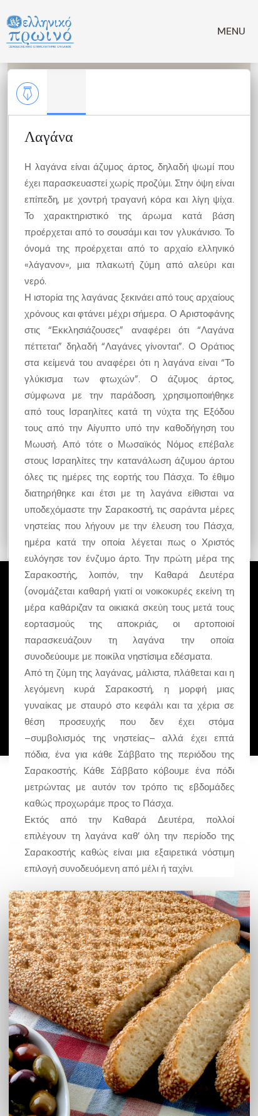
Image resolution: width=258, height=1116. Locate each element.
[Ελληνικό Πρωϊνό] (40, 31)
